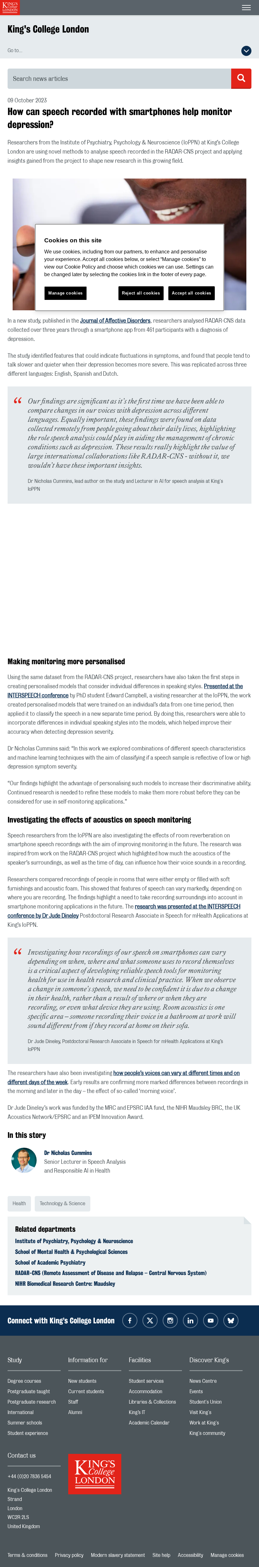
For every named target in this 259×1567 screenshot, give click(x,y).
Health (19, 1203)
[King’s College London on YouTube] (210, 1320)
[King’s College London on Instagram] (170, 1320)
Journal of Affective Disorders (115, 321)
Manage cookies (227, 1555)
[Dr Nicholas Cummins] (27, 1161)
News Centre (216, 1383)
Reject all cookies (141, 293)
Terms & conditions (27, 1555)
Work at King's (216, 1424)
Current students (94, 1393)
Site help (161, 1555)
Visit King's (216, 1414)
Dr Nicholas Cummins (68, 1153)
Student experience (34, 1435)
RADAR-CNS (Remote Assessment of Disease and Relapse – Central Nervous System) (111, 1273)
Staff (94, 1403)
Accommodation (155, 1393)
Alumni (94, 1414)
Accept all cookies (191, 293)
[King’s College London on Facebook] (129, 1320)
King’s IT (155, 1414)
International (34, 1414)
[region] (129, 267)
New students (94, 1383)
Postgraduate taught (34, 1393)
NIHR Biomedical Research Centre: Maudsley (65, 1283)
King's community (216, 1435)
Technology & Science (62, 1203)
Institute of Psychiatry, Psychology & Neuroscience (74, 1241)
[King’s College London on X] (150, 1320)
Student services (155, 1383)
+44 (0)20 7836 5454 (29, 1476)
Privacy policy (69, 1555)
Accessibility (190, 1555)
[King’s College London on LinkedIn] (190, 1320)
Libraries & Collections (155, 1403)
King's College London (48, 29)
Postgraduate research (34, 1403)
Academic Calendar (155, 1424)
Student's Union (216, 1403)
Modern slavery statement (118, 1555)
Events (216, 1393)
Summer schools (34, 1424)
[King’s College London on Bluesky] (230, 1320)
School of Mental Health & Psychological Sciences (71, 1252)
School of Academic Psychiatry (50, 1262)
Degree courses (34, 1383)
